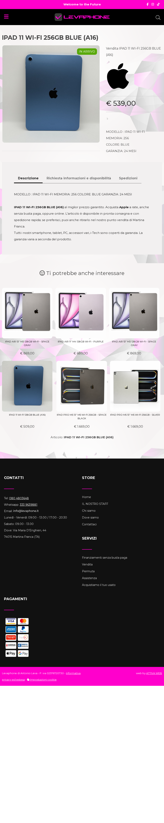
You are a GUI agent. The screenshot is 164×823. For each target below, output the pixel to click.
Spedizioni (128, 178)
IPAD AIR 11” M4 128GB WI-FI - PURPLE (81, 341)
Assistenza (89, 578)
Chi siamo (89, 510)
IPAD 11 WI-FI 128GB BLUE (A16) (27, 414)
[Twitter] (158, 4)
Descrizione (28, 178)
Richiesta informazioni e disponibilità (79, 178)
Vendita (87, 564)
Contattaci (89, 524)
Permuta (88, 571)
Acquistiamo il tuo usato (99, 585)
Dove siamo (90, 517)
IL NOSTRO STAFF (95, 504)
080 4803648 (19, 498)
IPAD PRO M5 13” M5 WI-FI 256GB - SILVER (135, 414)
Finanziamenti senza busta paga (104, 557)
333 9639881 (28, 504)
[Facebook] (147, 4)
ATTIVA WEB (154, 673)
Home (86, 497)
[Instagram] (152, 4)
